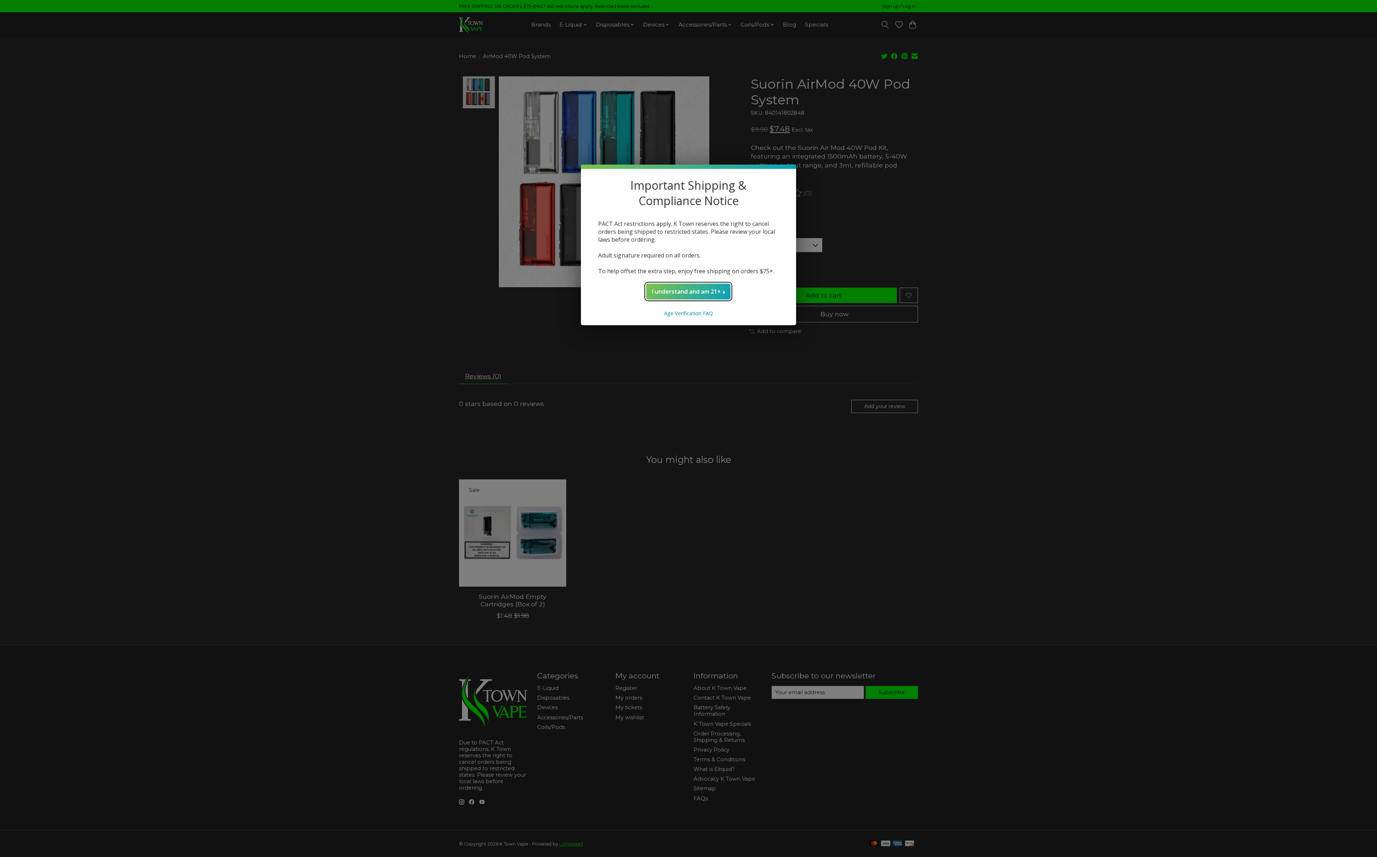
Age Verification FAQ (688, 313)
